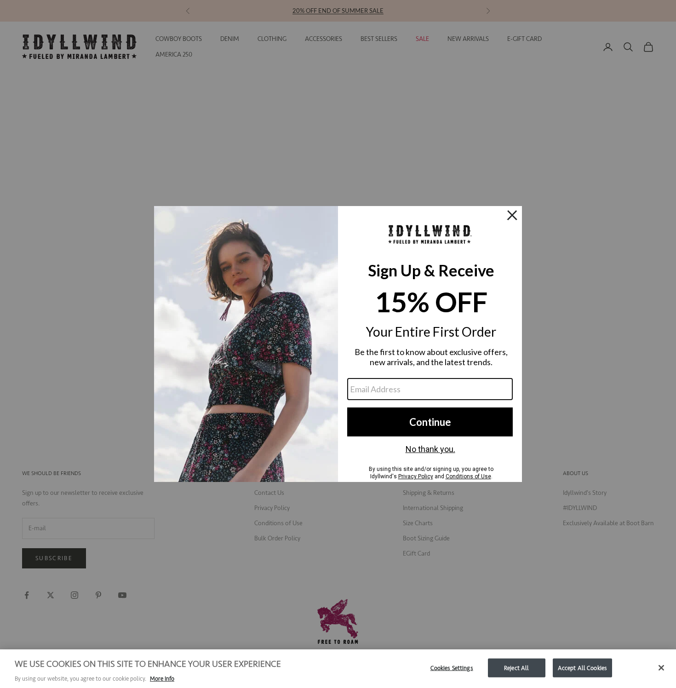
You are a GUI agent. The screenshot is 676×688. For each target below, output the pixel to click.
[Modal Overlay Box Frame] (338, 344)
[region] (338, 668)
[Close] (661, 668)
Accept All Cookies (582, 667)
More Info (162, 678)
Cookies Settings (451, 667)
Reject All (516, 667)
